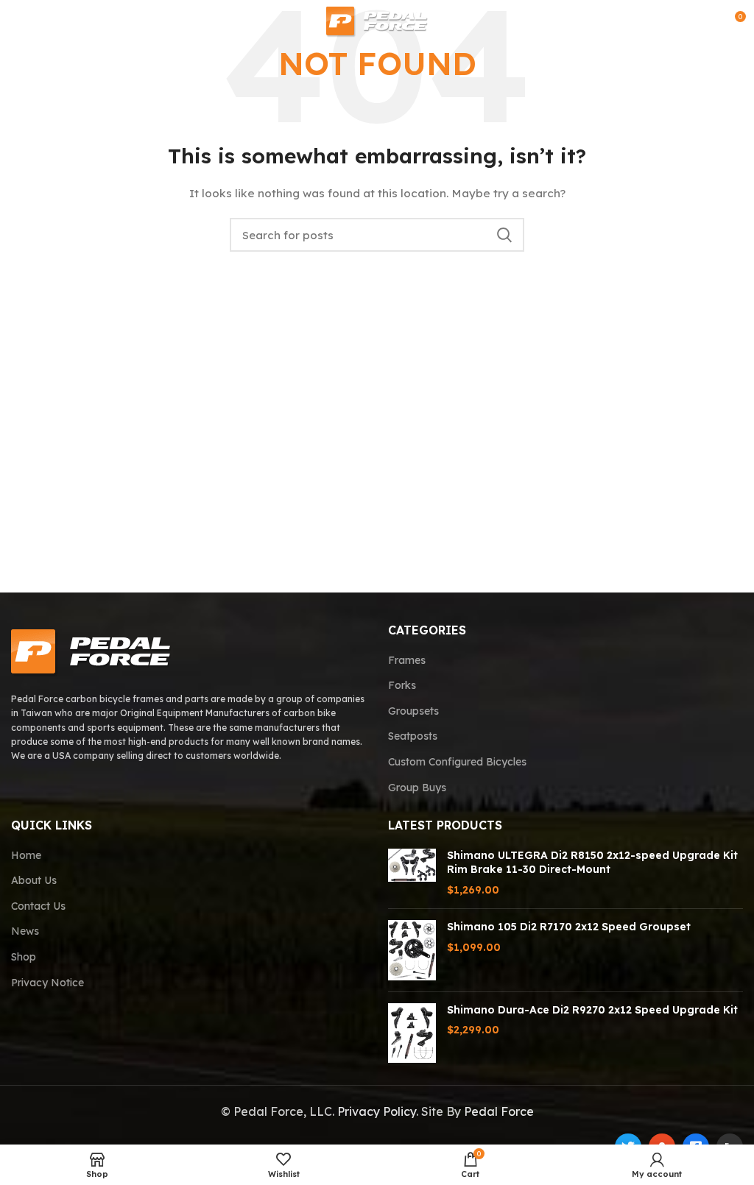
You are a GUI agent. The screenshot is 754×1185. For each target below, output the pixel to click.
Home (26, 855)
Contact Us (38, 906)
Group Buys (417, 787)
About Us (34, 880)
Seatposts (412, 736)
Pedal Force (499, 1111)
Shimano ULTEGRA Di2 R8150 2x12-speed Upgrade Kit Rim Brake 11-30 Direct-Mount (592, 863)
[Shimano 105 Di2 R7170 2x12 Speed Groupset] (412, 950)
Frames (407, 660)
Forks (402, 685)
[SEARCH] (504, 235)
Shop (23, 956)
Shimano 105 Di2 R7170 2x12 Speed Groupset (569, 926)
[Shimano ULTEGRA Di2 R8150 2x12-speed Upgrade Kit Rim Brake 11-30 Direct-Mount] (412, 873)
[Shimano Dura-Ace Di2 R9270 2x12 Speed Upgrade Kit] (412, 1033)
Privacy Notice (47, 982)
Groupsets (413, 711)
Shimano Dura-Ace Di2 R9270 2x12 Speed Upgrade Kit (592, 1009)
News (25, 931)
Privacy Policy (376, 1111)
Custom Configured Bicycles (457, 761)
